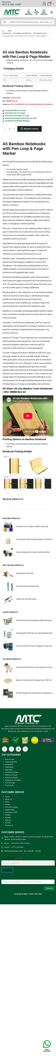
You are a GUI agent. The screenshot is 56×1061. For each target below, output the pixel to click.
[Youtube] (18, 749)
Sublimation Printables (13, 780)
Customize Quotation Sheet (16, 121)
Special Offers (10, 810)
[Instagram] (25, 749)
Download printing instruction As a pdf (20, 118)
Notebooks (48, 104)
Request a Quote (31, 129)
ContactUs (36, 13)
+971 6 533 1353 (11, 4)
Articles (8, 823)
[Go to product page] (8, 527)
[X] (11, 749)
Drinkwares (9, 764)
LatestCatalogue (43, 13)
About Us (8, 799)
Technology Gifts (11, 762)
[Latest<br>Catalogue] (43, 10)
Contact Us (9, 825)
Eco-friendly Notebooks (34, 104)
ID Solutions (9, 785)
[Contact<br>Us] (36, 10)
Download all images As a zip (17, 116)
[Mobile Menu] (51, 12)
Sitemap (8, 820)
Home (7, 797)
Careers (8, 815)
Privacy (7, 804)
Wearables (8, 770)
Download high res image (15, 110)
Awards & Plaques (11, 777)
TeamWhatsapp (28, 13)
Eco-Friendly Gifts (17, 104)
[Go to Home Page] (3, 31)
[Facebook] (4, 749)
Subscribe (7, 870)
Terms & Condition (11, 807)
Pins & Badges (10, 783)
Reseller (8, 817)
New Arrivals (9, 759)
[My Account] (44, 3)
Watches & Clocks (11, 775)
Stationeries (9, 767)
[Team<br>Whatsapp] (28, 10)
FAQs (7, 802)
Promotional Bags (11, 772)
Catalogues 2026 (11, 812)
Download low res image (15, 113)
